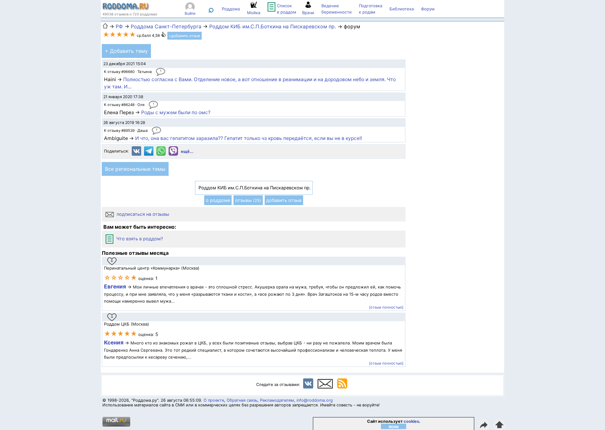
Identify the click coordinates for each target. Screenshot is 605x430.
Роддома (231, 8)
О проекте (214, 400)
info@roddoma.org (315, 400)
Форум (428, 8)
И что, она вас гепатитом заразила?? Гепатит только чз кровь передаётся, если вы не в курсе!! (248, 138)
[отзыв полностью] (386, 307)
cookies (411, 421)
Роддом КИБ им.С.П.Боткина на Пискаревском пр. (272, 26)
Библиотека (401, 8)
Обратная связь (242, 400)
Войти (190, 13)
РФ (119, 26)
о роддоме (218, 200)
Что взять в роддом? (139, 238)
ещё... (187, 151)
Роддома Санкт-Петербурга (166, 26)
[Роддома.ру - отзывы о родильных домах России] (126, 9)
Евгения (115, 286)
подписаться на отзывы (142, 214)
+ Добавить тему (126, 51)
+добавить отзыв (184, 35)
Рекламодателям (277, 400)
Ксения (114, 342)
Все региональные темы (135, 169)
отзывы (248, 200)
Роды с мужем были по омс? (175, 112)
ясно (394, 426)
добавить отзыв (284, 200)
